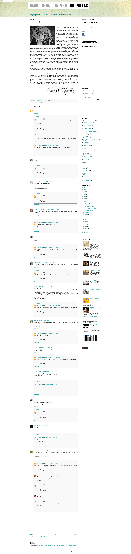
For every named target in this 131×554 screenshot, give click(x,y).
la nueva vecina (86, 170)
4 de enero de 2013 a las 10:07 (41, 450)
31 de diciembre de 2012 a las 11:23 (52, 168)
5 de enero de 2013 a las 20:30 (51, 485)
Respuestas (37, 116)
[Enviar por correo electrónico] (49, 100)
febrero (86, 228)
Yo (34, 450)
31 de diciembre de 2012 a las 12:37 (49, 134)
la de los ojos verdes (87, 182)
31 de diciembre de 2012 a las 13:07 (52, 222)
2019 (85, 189)
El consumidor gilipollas (88, 171)
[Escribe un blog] (50, 100)
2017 (85, 192)
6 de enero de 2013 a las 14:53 (51, 501)
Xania (35, 236)
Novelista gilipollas (87, 180)
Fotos (84, 174)
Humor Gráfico (86, 176)
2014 (85, 198)
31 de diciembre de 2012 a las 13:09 (52, 247)
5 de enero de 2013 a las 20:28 (45, 475)
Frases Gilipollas (86, 145)
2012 (85, 201)
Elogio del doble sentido (89, 206)
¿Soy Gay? (85, 134)
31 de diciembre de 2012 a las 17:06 (52, 333)
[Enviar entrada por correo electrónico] (46, 100)
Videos (84, 168)
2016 (85, 194)
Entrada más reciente (34, 534)
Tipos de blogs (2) (93, 280)
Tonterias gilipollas (87, 128)
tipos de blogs (86, 159)
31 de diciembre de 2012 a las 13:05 (43, 236)
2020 (85, 187)
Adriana (35, 158)
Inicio (55, 534)
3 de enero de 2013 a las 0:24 (43, 425)
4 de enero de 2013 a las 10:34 (51, 412)
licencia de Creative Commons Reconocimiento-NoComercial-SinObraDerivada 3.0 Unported (58, 545)
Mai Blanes (36, 399)
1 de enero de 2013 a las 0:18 (44, 371)
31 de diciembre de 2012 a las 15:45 (52, 272)
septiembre (87, 216)
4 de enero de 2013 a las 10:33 (51, 384)
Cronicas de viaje (87, 140)
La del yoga (85, 153)
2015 (85, 196)
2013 (85, 200)
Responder (36, 113)
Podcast (85, 136)
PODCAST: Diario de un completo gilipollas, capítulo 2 (90, 317)
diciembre (87, 203)
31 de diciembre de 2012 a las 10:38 (52, 119)
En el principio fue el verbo (95, 289)
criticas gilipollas (86, 133)
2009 (85, 235)
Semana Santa (86, 142)
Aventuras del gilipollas (88, 122)
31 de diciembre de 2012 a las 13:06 (52, 145)
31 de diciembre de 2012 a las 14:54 (46, 262)
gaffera (63, 551)
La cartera (85, 151)
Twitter (84, 148)
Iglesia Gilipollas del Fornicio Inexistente (57, 15)
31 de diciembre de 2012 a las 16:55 (44, 320)
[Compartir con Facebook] (53, 100)
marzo (86, 226)
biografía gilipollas (87, 143)
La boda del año (93, 307)
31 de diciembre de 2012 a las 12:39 (46, 181)
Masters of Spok (86, 154)
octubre (86, 214)
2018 (85, 191)
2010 (85, 234)
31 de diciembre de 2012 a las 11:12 (44, 158)
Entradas (86, 91)
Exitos (84, 173)
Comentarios (86, 93)
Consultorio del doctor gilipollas (89, 131)
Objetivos (85, 167)
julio (86, 219)
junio (86, 221)
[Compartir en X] (52, 100)
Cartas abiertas (86, 160)
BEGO (35, 425)
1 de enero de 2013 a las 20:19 (45, 399)
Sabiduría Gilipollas (87, 125)
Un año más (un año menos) (90, 204)
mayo (86, 223)
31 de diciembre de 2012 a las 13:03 (54, 209)
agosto (86, 217)
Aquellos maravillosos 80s (88, 150)
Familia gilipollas (86, 162)
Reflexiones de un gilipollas (39, 102)
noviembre (87, 212)
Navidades (85, 165)
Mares (35, 320)
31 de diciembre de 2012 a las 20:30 (52, 357)
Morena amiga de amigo (88, 156)
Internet (84, 164)
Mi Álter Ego (36, 262)
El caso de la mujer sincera (90, 208)
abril (86, 224)
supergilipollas (86, 157)
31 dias (84, 127)
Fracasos (85, 123)
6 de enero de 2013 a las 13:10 (45, 494)
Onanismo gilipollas (88, 210)
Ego (90, 261)
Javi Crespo (36, 181)
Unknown (36, 109)
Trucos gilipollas (86, 137)
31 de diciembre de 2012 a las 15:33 (45, 286)
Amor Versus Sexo (93, 324)
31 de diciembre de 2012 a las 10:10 (45, 109)
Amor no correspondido (94, 298)
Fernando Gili (40, 119)
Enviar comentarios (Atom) (41, 536)
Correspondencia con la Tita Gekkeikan (91, 139)
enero (86, 230)
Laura (84, 147)
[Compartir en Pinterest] (54, 100)
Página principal (35, 15)
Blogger (75, 551)
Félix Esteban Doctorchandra (40, 209)
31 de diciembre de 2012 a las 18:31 (45, 347)
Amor (84, 130)
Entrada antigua (74, 534)
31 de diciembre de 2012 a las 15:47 (52, 305)
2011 (85, 232)
